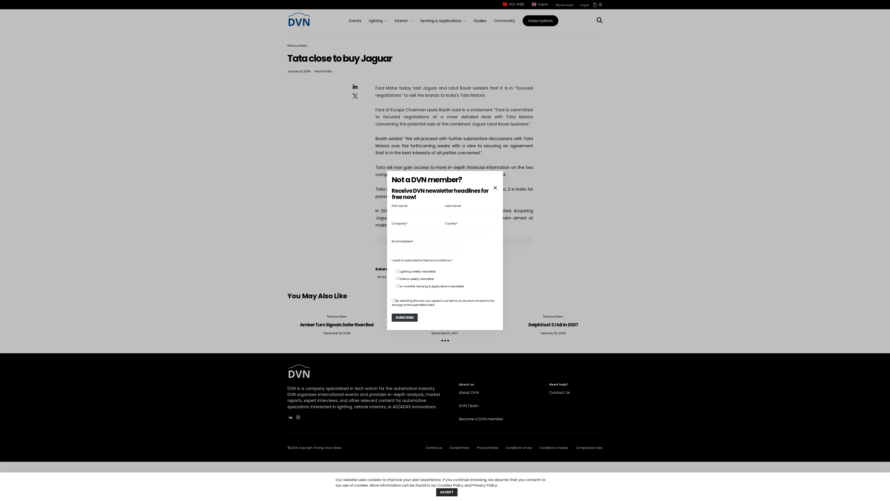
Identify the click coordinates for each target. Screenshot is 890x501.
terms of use (458, 301)
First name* (400, 206)
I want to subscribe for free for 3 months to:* (422, 260)
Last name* (453, 206)
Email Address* (402, 241)
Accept (447, 492)
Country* (451, 223)
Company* (400, 223)
